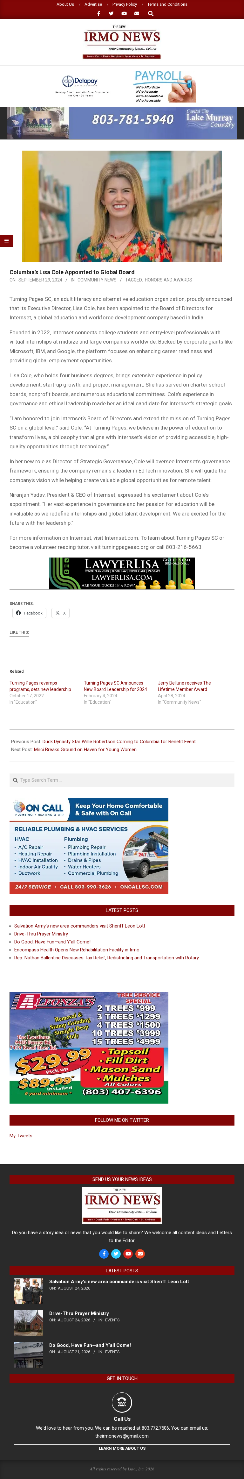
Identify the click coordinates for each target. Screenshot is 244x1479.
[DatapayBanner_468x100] (122, 73)
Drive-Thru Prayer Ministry (41, 934)
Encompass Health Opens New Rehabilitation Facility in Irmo (76, 950)
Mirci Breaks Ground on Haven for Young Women (85, 749)
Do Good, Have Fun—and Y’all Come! (52, 942)
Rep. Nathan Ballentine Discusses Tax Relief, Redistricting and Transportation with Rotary (106, 958)
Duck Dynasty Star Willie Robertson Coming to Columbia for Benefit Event (119, 741)
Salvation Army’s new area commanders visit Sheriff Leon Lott (79, 926)
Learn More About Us (122, 1448)
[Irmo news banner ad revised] (122, 562)
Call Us (122, 1419)
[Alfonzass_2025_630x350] (89, 996)
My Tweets (21, 1136)
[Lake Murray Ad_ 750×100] (122, 110)
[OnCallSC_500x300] (89, 802)
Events (112, 1320)
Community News (97, 279)
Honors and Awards (168, 279)
